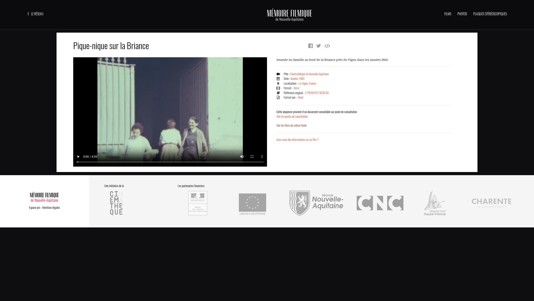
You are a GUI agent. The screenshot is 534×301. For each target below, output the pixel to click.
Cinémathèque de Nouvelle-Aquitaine (309, 74)
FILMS (447, 14)
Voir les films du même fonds (291, 125)
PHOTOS (462, 14)
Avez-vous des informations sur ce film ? (297, 140)
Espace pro (34, 207)
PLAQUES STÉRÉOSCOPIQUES (490, 14)
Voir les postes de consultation (316, 114)
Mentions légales (51, 207)
